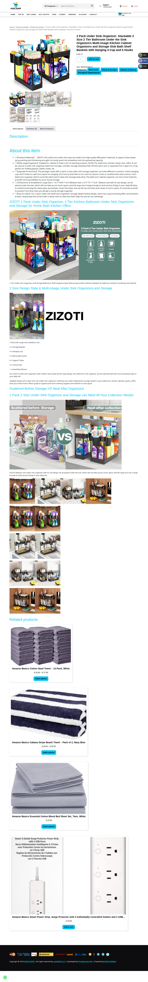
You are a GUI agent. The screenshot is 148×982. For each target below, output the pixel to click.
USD (143, 60)
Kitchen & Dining (37, 27)
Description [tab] (18, 128)
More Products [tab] (46, 128)
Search (92, 5)
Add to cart (94, 59)
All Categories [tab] (50, 6)
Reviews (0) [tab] (32, 128)
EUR (143, 66)
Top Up (21, 14)
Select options (41, 678)
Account (83, 14)
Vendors (72, 14)
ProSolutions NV (85, 961)
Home (13, 14)
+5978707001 (107, 7)
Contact (93, 14)
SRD (142, 55)
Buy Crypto (44, 14)
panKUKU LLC (59, 961)
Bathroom (93, 70)
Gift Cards (31, 14)
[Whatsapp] (5, 977)
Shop (54, 14)
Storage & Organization (89, 72)
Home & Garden (22, 27)
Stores (62, 14)
